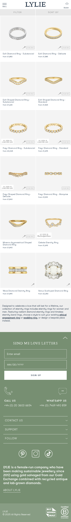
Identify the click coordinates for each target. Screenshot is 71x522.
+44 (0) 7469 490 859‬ (53, 405)
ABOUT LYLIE (12, 490)
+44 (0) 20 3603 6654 (18, 405)
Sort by (53, 12)
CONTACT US (14, 420)
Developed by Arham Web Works (13, 518)
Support (11, 429)
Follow (11, 438)
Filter (18, 12)
